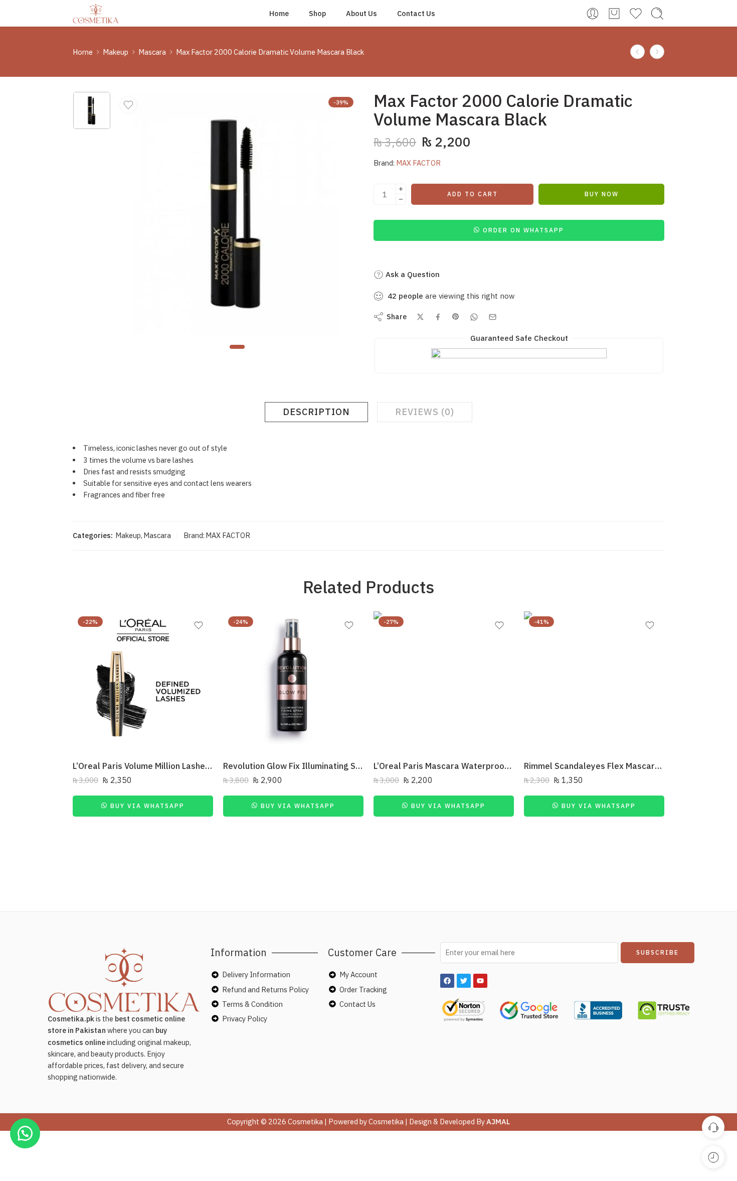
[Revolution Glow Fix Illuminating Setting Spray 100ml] (293, 681)
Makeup (115, 52)
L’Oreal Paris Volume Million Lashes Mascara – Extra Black (143, 765)
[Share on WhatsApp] (474, 317)
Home (279, 13)
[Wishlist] (128, 105)
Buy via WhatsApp (147, 806)
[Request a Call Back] (713, 1127)
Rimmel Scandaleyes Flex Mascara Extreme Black (594, 765)
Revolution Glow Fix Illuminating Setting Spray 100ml (293, 765)
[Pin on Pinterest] (456, 317)
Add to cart (472, 194)
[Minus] (401, 199)
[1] (91, 110)
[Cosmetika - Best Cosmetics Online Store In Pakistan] (96, 14)
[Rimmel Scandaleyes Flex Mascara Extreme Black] (594, 681)
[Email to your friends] (492, 317)
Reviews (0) (424, 412)
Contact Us (416, 13)
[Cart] (614, 14)
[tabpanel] (237, 216)
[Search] (657, 14)
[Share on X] (420, 317)
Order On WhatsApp (523, 230)
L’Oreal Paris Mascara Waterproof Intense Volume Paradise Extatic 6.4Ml (444, 765)
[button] (519, 229)
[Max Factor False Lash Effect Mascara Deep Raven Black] (637, 52)
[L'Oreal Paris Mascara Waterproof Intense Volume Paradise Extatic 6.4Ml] (444, 681)
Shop (317, 13)
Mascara (152, 52)
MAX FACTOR (418, 163)
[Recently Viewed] (713, 1157)
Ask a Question (412, 274)
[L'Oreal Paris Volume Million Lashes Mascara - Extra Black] (143, 681)
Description (316, 412)
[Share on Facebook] (438, 317)
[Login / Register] (593, 14)
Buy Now (602, 194)
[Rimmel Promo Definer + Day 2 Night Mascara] (657, 52)
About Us (361, 13)
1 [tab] (237, 355)
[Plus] (401, 189)
